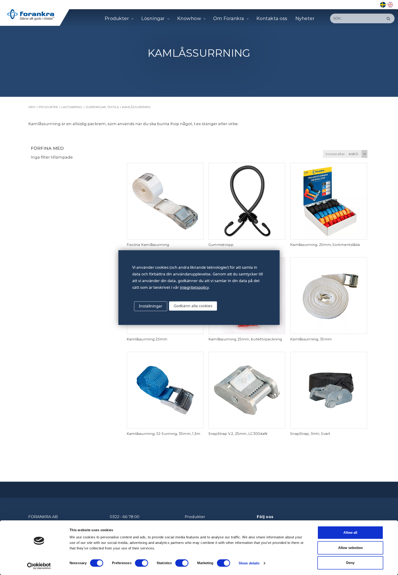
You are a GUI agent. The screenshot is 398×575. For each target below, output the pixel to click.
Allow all (350, 532)
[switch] (141, 563)
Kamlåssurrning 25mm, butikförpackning (245, 339)
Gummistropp (221, 244)
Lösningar (153, 18)
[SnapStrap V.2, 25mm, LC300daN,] (247, 390)
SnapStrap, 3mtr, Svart (310, 433)
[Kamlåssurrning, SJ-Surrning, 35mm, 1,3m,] (165, 390)
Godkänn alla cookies (193, 305)
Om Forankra (228, 18)
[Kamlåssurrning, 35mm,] (329, 296)
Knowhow (189, 18)
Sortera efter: (335, 154)
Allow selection (350, 548)
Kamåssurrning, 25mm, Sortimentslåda (325, 244)
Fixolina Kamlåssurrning (148, 244)
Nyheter (305, 18)
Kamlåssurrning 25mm (147, 339)
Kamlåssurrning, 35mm (311, 339)
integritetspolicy (194, 287)
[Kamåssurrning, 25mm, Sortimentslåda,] (329, 201)
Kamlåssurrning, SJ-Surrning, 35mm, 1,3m (163, 433)
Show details (249, 563)
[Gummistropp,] (247, 201)
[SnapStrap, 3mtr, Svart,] (329, 390)
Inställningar (150, 306)
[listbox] (357, 154)
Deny (350, 563)
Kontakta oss (271, 18)
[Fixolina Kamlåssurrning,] (165, 201)
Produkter (117, 18)
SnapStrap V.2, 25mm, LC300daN (237, 433)
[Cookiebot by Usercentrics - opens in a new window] (39, 566)
